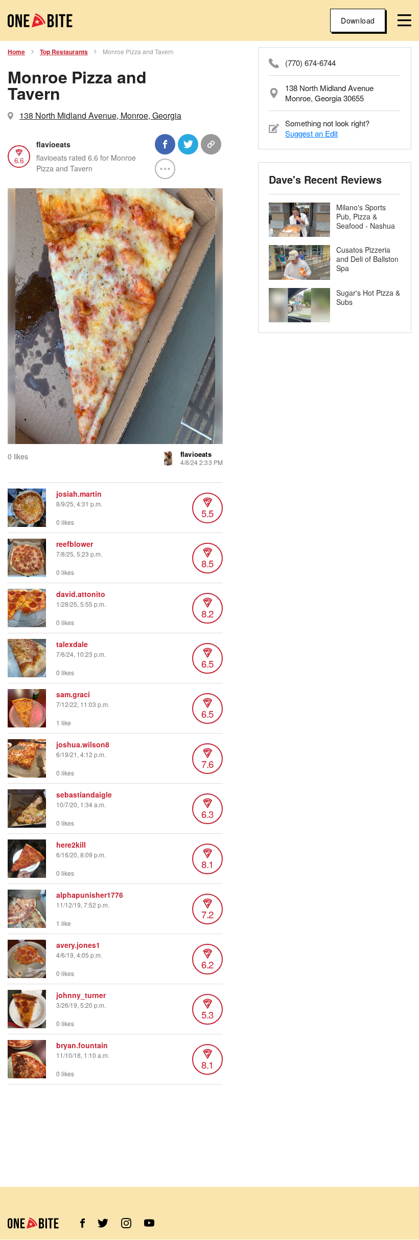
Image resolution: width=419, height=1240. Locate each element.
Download (358, 20)
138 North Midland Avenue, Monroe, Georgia (100, 115)
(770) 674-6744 (310, 63)
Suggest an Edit (311, 133)
